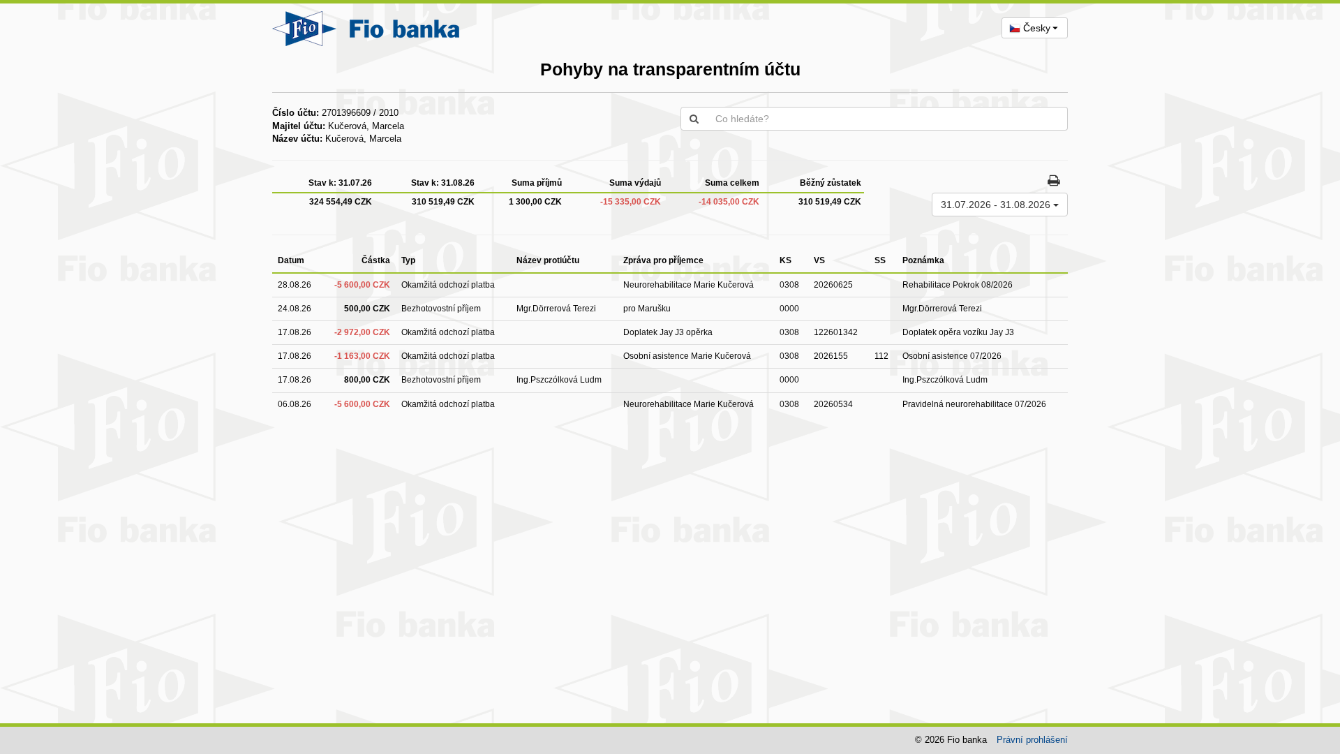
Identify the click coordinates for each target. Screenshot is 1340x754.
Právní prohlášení (1032, 739)
